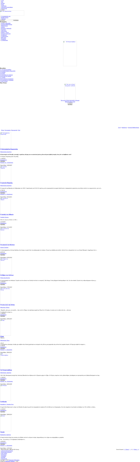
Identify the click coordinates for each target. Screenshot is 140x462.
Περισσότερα (3, 160)
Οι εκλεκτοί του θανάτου (7, 244)
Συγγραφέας (7, 130)
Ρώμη (2, 336)
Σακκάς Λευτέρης (4, 247)
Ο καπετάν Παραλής (6, 183)
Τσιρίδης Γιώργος (4, 217)
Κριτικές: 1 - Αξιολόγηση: (6, 349)
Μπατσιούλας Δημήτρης (6, 151)
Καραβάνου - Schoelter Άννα (6, 404)
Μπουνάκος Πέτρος (4, 307)
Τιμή (19, 130)
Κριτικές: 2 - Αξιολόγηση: (6, 194)
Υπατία (2, 432)
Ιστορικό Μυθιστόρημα (133, 127)
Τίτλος (2, 130)
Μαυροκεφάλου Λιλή (70, 101)
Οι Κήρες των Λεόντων (7, 275)
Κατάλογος (124, 127)
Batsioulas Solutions (10, 461)
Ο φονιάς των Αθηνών (6, 214)
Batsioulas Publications (14, 460)
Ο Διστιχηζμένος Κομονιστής (9, 149)
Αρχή (119, 127)
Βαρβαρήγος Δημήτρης (5, 434)
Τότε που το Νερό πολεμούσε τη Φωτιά (70, 100)
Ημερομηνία (14, 130)
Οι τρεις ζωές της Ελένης (7, 304)
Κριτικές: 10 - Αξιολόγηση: (6, 381)
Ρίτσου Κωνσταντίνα (5, 277)
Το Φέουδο (3, 401)
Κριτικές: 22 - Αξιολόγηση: (6, 162)
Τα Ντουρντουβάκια (6, 370)
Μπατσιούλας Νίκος (5, 340)
